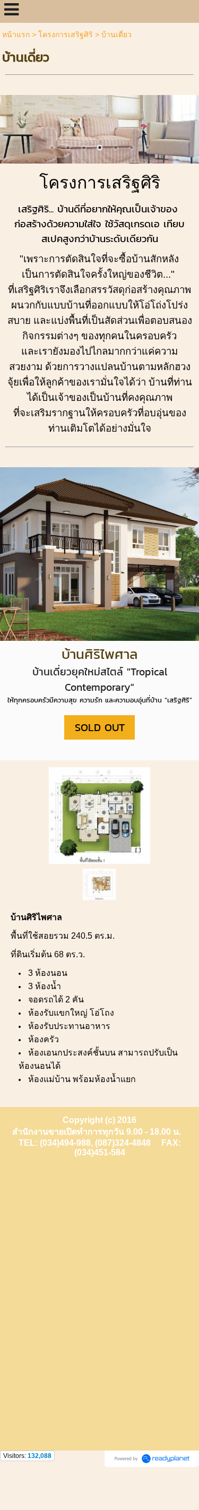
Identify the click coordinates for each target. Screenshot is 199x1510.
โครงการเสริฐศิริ (65, 34)
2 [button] (68, 147)
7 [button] (147, 147)
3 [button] (84, 147)
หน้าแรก (16, 34)
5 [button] (115, 147)
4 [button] (99, 147)
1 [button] (52, 147)
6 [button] (131, 147)
